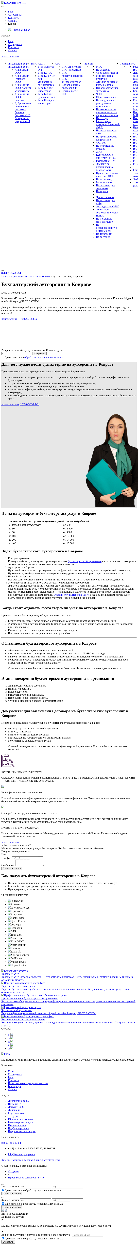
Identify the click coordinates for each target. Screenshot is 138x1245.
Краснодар (17, 1160)
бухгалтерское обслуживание (84, 561)
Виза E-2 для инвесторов (45, 89)
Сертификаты (127, 63)
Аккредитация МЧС (107, 206)
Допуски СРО (16, 1107)
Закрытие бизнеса (20, 111)
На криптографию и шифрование (107, 138)
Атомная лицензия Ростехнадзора (106, 83)
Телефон (6, 858)
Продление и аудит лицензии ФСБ (107, 174)
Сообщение (8, 865)
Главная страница (11, 276)
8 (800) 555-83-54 (20, 29)
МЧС (99, 66)
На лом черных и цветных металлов (106, 111)
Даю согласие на (34, 357)
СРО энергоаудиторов (71, 80)
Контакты (13, 17)
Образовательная (106, 97)
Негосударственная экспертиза (107, 89)
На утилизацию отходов (105, 147)
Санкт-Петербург (44, 1160)
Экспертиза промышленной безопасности (105, 166)
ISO (135, 160)
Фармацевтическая (107, 72)
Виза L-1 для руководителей (46, 95)
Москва (28, 1160)
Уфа (57, 1160)
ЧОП (99, 94)
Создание (13, 1171)
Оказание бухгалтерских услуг (71, 594)
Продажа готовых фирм (22, 1131)
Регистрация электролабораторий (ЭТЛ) (108, 124)
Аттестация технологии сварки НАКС (107, 212)
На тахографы (104, 233)
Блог (10, 11)
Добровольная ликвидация (23, 105)
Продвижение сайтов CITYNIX (26, 1177)
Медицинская (104, 182)
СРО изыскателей (72, 69)
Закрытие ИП (22, 115)
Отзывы (12, 20)
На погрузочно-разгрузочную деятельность (105, 103)
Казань (5, 1160)
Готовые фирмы (17, 1125)
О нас (11, 1071)
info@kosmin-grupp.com (21, 1154)
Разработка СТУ (105, 160)
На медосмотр (104, 179)
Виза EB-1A (45, 72)
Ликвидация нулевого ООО (22, 78)
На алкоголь (103, 69)
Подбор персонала (18, 1128)
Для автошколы (105, 197)
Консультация (9, 318)
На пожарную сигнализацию (104, 220)
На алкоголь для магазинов (105, 187)
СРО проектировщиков (72, 74)
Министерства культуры (104, 77)
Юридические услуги (20, 1119)
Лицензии (88, 63)
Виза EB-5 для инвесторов (46, 102)
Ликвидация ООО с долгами (22, 97)
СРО (57, 63)
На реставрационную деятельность (106, 227)
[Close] (2, 1184)
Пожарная (102, 191)
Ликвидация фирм (18, 63)
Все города (14, 1086)
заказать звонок (10, 56)
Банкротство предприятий (22, 120)
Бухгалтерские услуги (37, 276)
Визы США (38, 63)
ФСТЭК (101, 142)
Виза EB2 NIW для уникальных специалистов (46, 80)
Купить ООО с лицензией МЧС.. (106, 156)
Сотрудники (15, 14)
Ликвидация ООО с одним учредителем (23, 87)
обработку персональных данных (43, 357)
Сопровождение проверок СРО (71, 86)
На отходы (102, 118)
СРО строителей (71, 66)
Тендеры (13, 1116)
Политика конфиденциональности (28, 1083)
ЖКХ (99, 151)
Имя (3, 854)
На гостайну (103, 236)
